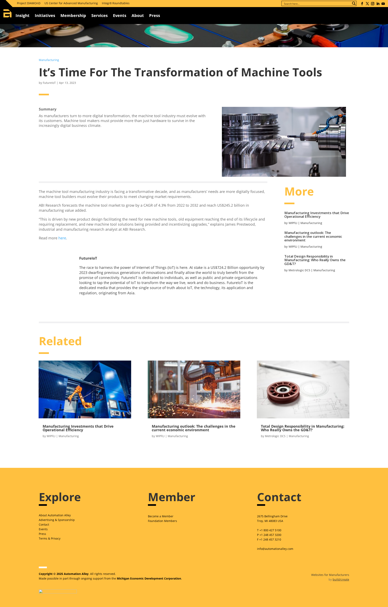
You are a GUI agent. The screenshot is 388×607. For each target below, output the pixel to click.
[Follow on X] (367, 3)
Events (119, 15)
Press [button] (154, 15)
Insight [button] (23, 15)
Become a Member (160, 516)
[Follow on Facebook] (362, 3)
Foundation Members (162, 521)
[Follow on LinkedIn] (378, 3)
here (62, 238)
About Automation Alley (55, 515)
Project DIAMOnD (28, 3)
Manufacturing (49, 60)
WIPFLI (293, 223)
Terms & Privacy (49, 538)
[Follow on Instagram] (372, 3)
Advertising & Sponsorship (57, 520)
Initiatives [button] (45, 15)
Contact (44, 524)
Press (42, 534)
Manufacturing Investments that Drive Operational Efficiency (316, 214)
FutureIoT (49, 83)
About (138, 15)
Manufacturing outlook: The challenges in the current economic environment (313, 236)
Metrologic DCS (299, 270)
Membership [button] (73, 15)
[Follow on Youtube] (383, 3)
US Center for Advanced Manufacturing (71, 3)
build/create (341, 579)
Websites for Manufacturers (330, 575)
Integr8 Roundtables (116, 3)
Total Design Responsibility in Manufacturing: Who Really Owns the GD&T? (315, 260)
